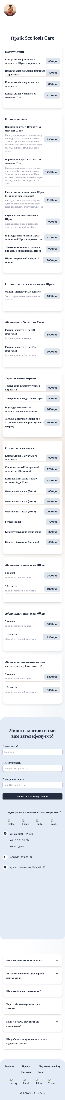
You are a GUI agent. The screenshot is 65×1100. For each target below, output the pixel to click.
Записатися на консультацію (32, 796)
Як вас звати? (10, 746)
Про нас (26, 1066)
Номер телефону (12, 762)
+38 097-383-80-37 (21, 857)
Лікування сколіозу (49, 1066)
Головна (9, 1066)
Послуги (26, 1071)
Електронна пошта (13, 779)
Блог (41, 1071)
